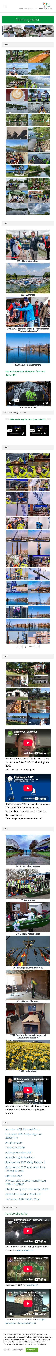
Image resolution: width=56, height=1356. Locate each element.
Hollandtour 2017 (15, 1147)
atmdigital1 (32, 1285)
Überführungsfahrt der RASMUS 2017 (27, 1189)
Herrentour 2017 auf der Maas (22, 1199)
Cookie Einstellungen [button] (14, 1350)
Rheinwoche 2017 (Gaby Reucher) (25, 1162)
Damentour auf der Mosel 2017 (23, 1194)
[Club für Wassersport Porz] (36, 6)
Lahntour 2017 (13, 1175)
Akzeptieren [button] (32, 1350)
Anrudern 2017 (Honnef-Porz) (22, 1129)
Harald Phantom (25, 1250)
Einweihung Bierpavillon (19, 1157)
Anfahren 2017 (13, 1142)
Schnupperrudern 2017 (18, 1152)
